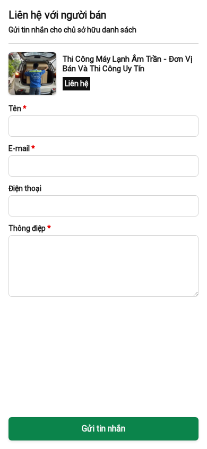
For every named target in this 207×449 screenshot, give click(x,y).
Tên (17, 108)
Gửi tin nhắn (103, 428)
